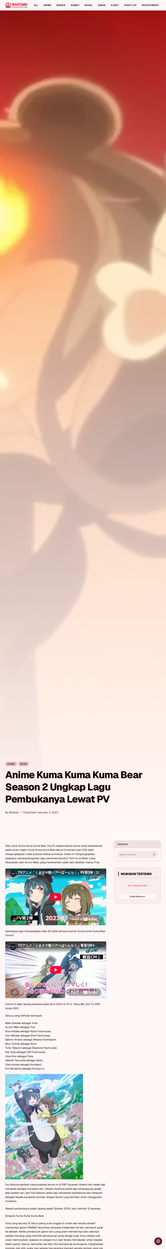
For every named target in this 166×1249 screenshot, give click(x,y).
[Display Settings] (158, 1241)
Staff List (130, 5)
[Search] (154, 854)
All (36, 5)
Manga (60, 5)
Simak (102, 5)
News (23, 763)
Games (75, 5)
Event (115, 5)
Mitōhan (14, 812)
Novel (89, 5)
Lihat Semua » (137, 896)
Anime (47, 5)
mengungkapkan (15, 854)
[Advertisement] (138, 930)
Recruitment (150, 5)
